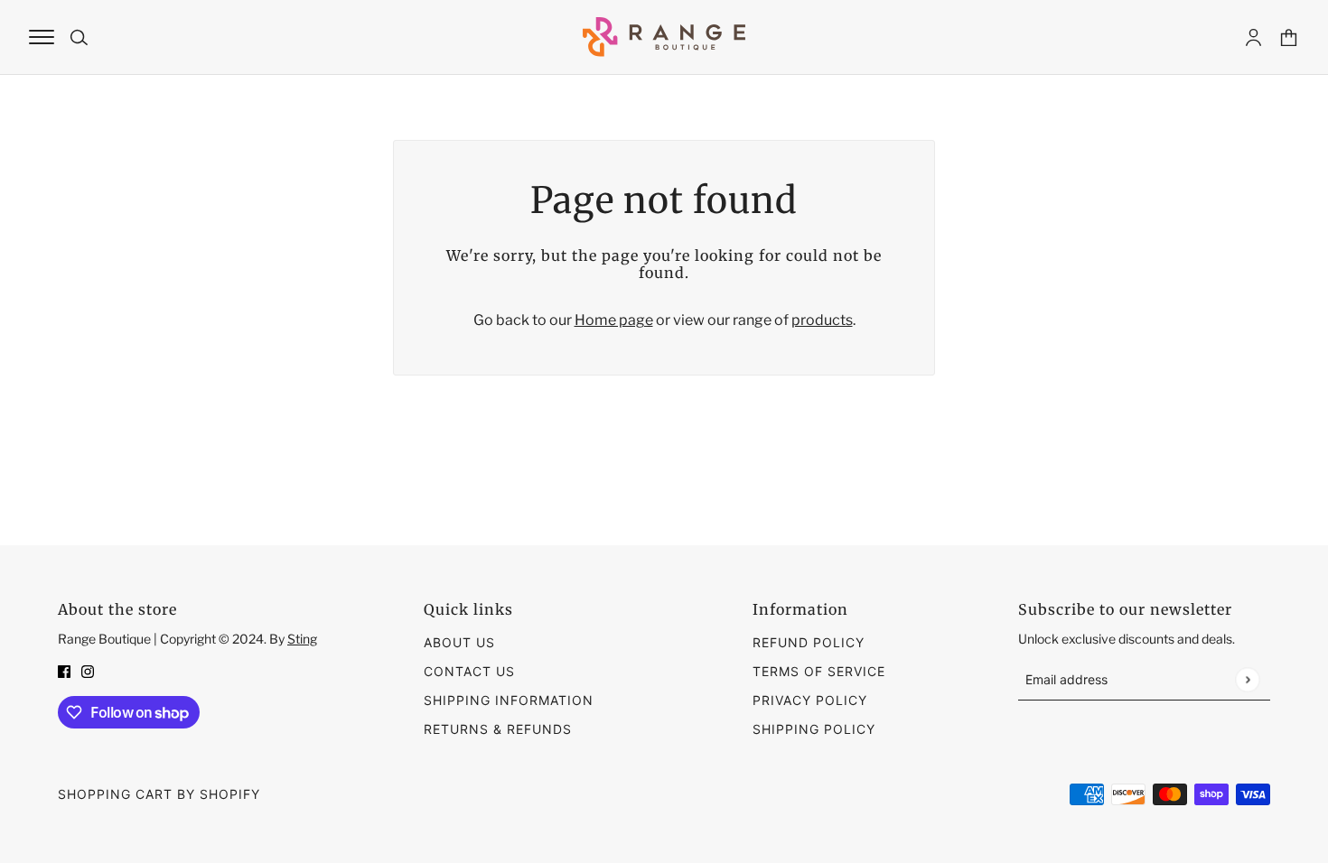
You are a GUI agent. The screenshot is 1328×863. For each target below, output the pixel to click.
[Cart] (1288, 37)
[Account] (1253, 37)
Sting (302, 638)
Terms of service (819, 671)
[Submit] (1247, 679)
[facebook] (64, 671)
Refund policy (809, 642)
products (822, 320)
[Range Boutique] (664, 37)
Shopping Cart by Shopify (159, 794)
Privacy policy (810, 700)
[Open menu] (41, 37)
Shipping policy (814, 729)
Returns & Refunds (498, 729)
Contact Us (469, 671)
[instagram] (87, 671)
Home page (614, 320)
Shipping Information (509, 700)
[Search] (79, 37)
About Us (459, 642)
